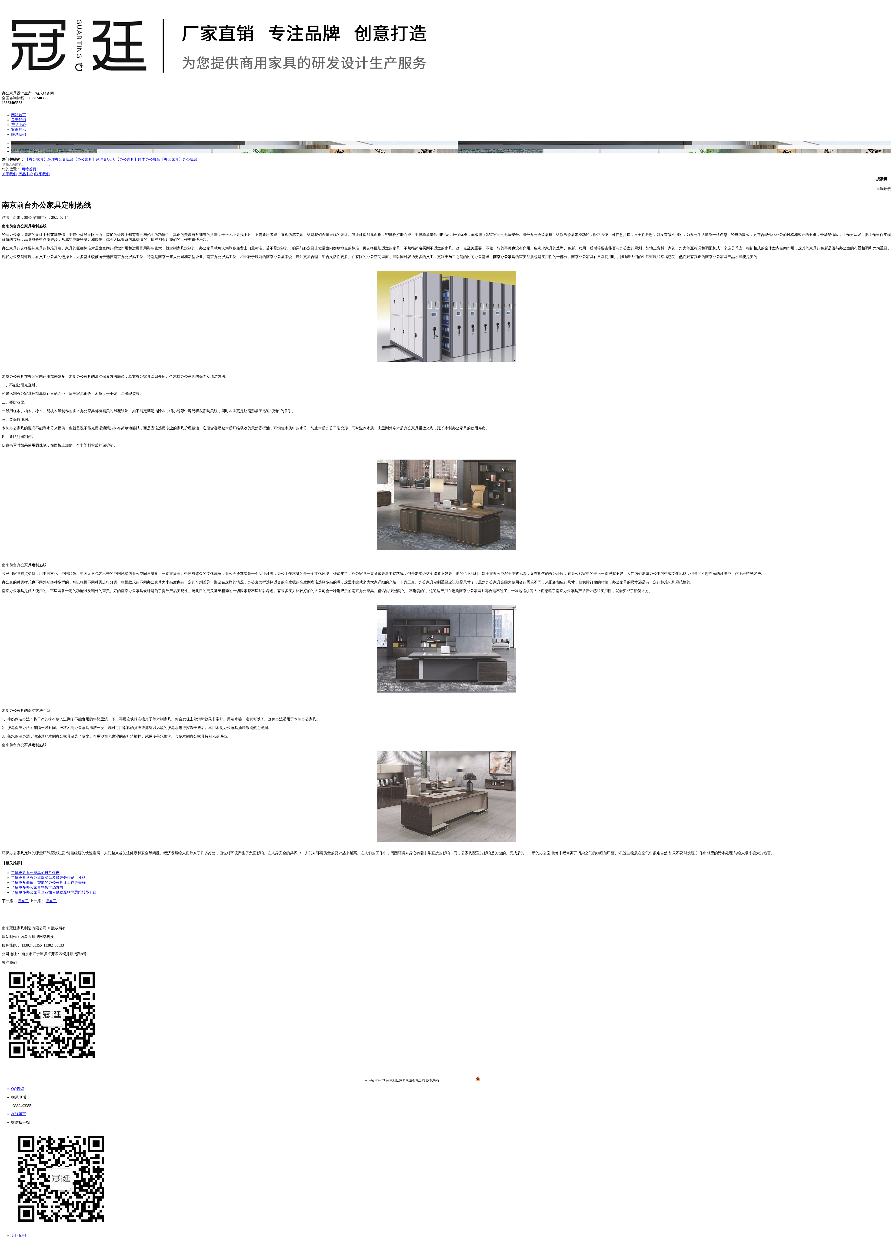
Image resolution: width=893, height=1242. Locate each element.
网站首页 (28, 169)
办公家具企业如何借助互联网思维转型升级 (54, 892)
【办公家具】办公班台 (178, 159)
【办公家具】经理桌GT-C (94, 159)
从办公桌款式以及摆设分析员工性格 (48, 878)
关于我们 (9, 174)
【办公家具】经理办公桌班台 (49, 159)
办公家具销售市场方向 (37, 887)
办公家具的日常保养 (35, 873)
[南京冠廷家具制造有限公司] (217, 89)
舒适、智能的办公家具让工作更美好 (48, 882)
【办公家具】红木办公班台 (138, 159)
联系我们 (42, 174)
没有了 (23, 901)
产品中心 (25, 174)
